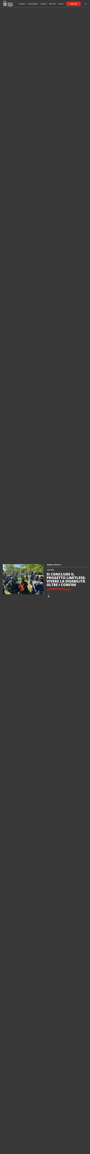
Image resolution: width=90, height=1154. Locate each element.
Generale (50, 565)
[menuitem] (21, 4)
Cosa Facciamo (33, 4)
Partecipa (52, 4)
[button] (86, 4)
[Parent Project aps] (8, 4)
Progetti (57, 565)
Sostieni (43, 4)
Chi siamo (22, 4)
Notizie (61, 4)
